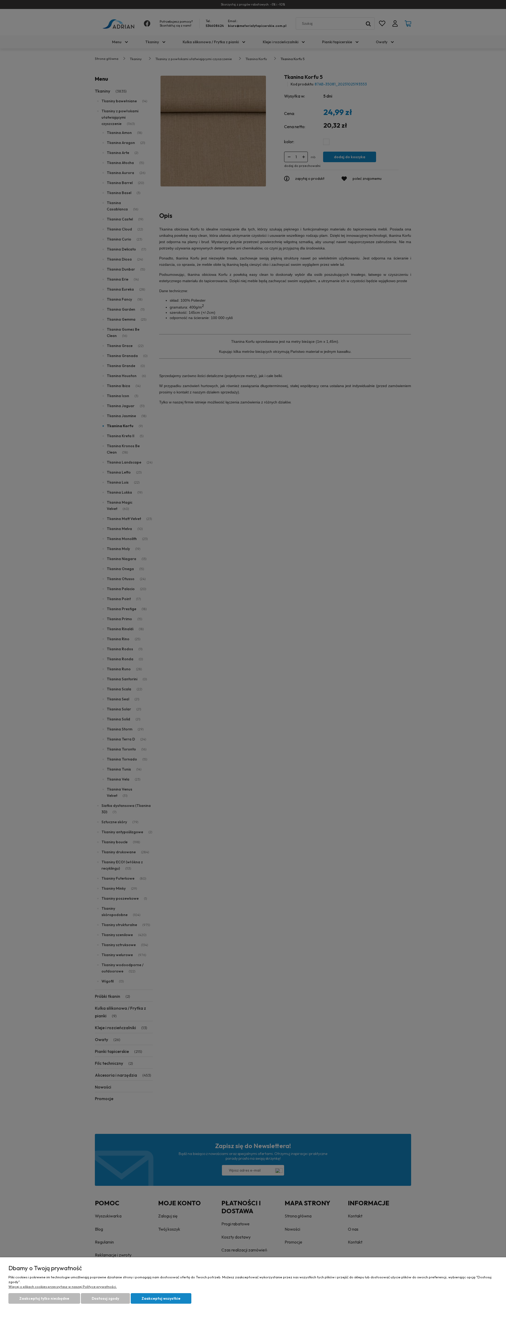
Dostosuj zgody (105, 1298)
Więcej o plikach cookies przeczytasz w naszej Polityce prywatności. (62, 1286)
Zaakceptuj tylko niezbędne (44, 1298)
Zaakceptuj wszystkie (161, 1298)
